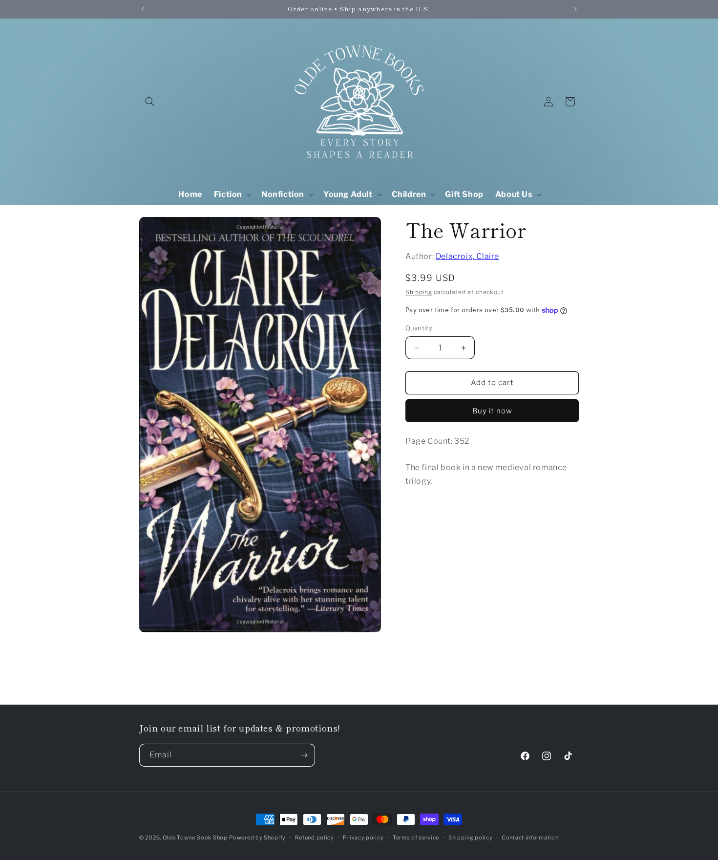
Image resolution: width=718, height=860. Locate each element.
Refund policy (314, 837)
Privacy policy (363, 837)
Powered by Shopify (257, 837)
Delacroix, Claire (467, 256)
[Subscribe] (304, 755)
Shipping (418, 292)
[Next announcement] (575, 9)
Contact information (530, 837)
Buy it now (492, 411)
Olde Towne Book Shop (195, 837)
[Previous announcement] (142, 9)
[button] (150, 101)
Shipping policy (470, 837)
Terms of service (416, 837)
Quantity (418, 328)
